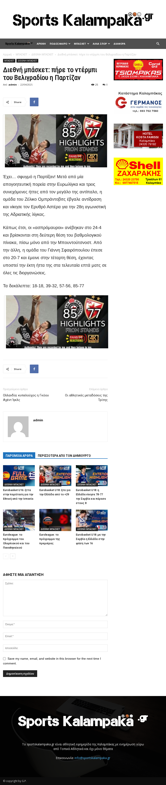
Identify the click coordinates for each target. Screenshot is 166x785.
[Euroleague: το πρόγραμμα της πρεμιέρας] (55, 520)
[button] (158, 44)
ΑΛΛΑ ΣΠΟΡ (100, 43)
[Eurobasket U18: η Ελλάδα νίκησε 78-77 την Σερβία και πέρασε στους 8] (92, 475)
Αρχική (7, 54)
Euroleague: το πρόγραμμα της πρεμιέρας (49, 539)
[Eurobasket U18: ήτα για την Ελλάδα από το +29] (55, 475)
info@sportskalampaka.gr (92, 758)
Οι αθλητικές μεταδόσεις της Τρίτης (86, 397)
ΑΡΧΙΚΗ (41, 43)
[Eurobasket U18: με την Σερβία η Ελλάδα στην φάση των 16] (92, 520)
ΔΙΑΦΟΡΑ (119, 43)
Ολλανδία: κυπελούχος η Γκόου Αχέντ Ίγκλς (26, 397)
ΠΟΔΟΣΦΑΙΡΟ (58, 43)
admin (12, 84)
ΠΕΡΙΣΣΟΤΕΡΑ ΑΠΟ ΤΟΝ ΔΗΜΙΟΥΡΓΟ (64, 455)
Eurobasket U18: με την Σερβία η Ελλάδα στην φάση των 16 (91, 539)
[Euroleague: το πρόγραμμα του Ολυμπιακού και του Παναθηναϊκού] (19, 520)
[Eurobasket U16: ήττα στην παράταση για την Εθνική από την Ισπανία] (19, 475)
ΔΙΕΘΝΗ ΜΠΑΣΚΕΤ (42, 54)
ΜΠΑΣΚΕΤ (80, 43)
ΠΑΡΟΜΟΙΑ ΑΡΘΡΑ (19, 455)
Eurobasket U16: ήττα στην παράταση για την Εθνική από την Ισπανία (18, 494)
